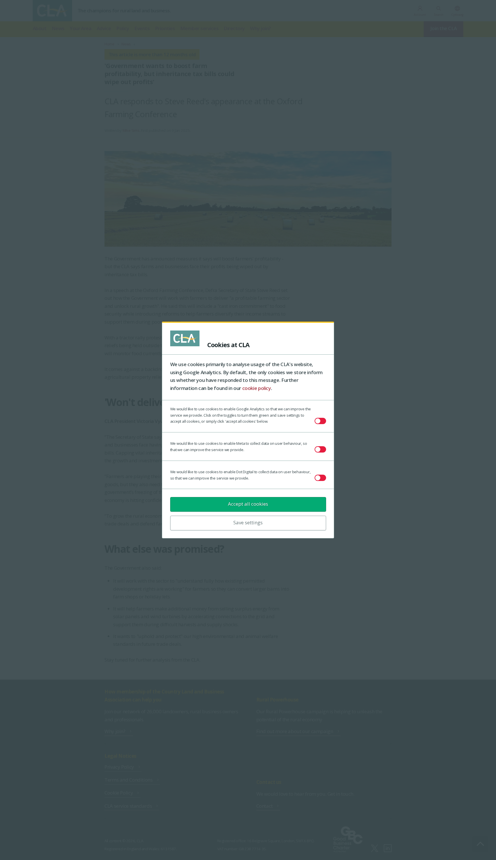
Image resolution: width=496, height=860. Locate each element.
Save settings (248, 522)
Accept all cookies (248, 503)
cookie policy (256, 388)
